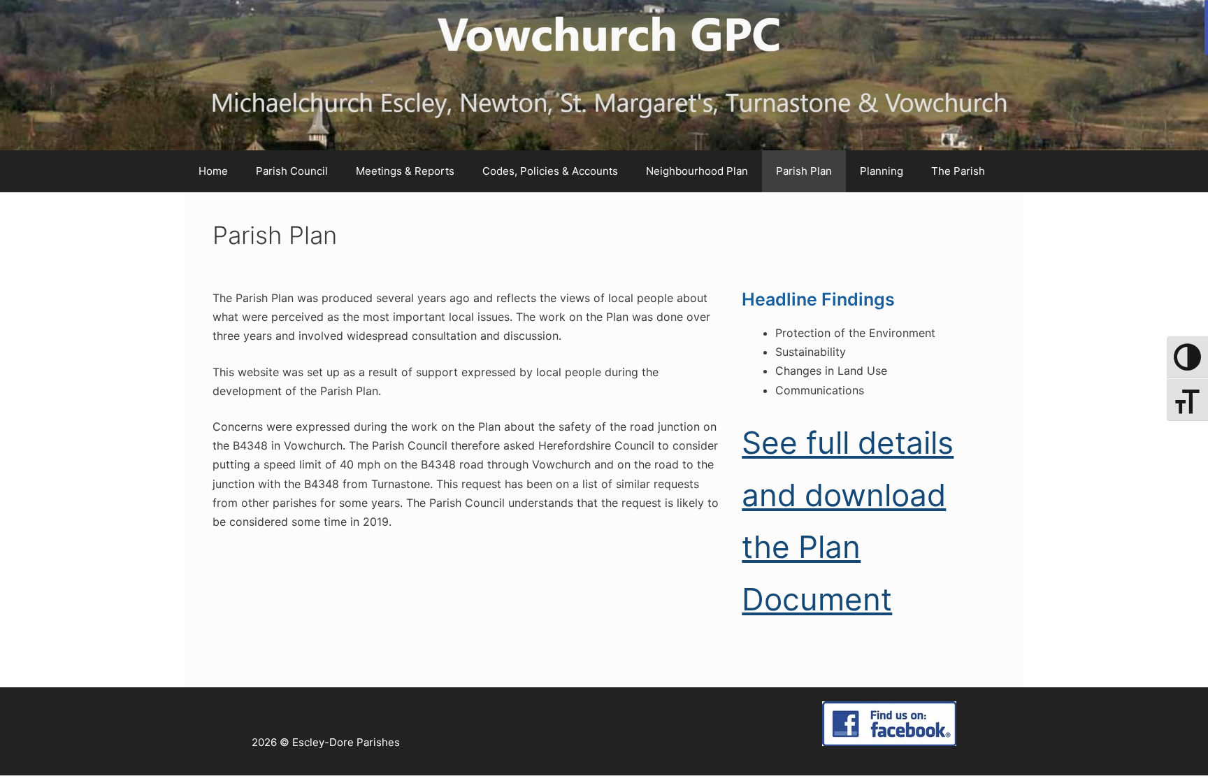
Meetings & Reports (405, 171)
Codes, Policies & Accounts (550, 171)
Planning (881, 171)
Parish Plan (804, 171)
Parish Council (292, 171)
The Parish (958, 171)
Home (213, 171)
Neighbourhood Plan (697, 171)
